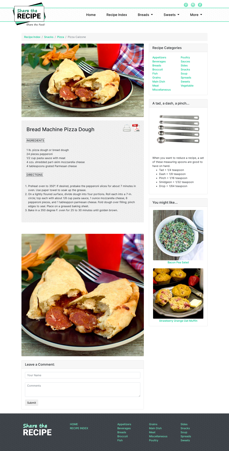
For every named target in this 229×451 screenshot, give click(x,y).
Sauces (185, 61)
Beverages (159, 61)
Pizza (60, 37)
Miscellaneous (161, 89)
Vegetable (187, 85)
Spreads (186, 77)
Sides (184, 65)
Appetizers (159, 57)
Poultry (185, 57)
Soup (184, 73)
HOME (74, 424)
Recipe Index (116, 15)
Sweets (170, 15)
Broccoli (157, 69)
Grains (156, 77)
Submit (31, 402)
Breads (144, 15)
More (194, 15)
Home (91, 15)
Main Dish (158, 81)
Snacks (48, 37)
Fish (155, 73)
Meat (155, 85)
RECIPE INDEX (79, 428)
